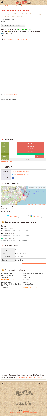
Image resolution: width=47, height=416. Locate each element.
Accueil (2, 2)
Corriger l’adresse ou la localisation (36, 204)
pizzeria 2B (29, 377)
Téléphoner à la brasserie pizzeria (21, 171)
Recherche (44, 2)
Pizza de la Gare (6, 282)
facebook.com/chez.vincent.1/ (22, 178)
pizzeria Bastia (38, 377)
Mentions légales (15, 413)
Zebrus (26, 282)
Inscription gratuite (32, 413)
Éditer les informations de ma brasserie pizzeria (34, 263)
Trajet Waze (13, 216)
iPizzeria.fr (26, 411)
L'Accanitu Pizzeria (7, 273)
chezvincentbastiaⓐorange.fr (21, 174)
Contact (23, 413)
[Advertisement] (23, 67)
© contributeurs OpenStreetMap (37, 187)
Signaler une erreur (7, 162)
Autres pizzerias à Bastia (9, 99)
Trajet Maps (36, 216)
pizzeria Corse (20, 377)
